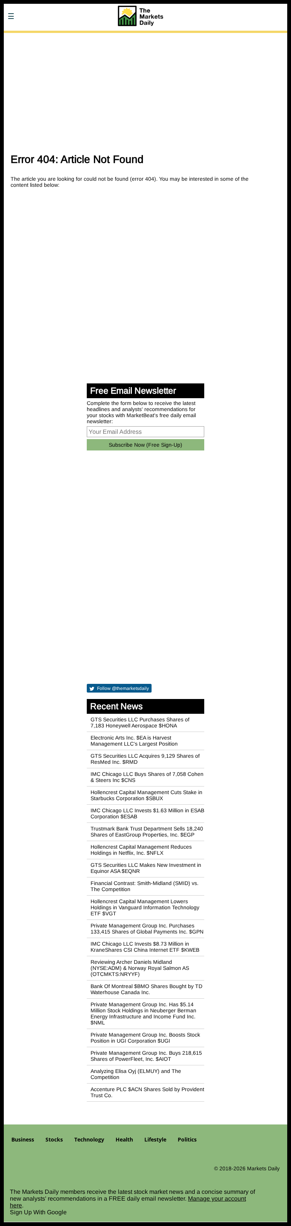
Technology (89, 1139)
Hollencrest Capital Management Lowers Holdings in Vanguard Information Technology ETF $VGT (145, 907)
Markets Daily (263, 1168)
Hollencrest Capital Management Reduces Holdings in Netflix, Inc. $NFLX (141, 850)
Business (22, 1139)
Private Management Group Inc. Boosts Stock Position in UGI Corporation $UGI (145, 1038)
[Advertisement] (145, 90)
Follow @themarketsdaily (122, 688)
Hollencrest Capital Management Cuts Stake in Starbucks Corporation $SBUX (146, 795)
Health (124, 1139)
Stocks (54, 1139)
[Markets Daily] (59, 38)
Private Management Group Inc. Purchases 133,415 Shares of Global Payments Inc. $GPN (147, 929)
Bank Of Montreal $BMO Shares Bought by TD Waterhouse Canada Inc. (146, 989)
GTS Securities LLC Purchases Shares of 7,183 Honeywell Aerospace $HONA (140, 722)
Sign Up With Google (38, 1212)
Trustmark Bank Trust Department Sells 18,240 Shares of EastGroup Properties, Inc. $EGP (147, 832)
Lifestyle (155, 1139)
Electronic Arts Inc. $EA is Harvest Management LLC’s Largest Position (134, 741)
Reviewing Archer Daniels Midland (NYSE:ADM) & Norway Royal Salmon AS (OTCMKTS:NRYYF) (140, 968)
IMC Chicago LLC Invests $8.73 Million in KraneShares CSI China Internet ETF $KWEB (145, 947)
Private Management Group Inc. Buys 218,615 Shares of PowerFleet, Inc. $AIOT (146, 1056)
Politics (187, 1139)
